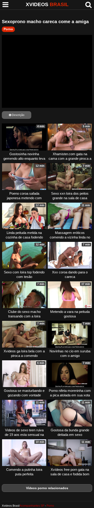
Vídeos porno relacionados (47, 488)
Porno (8, 29)
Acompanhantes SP (32, 505)
